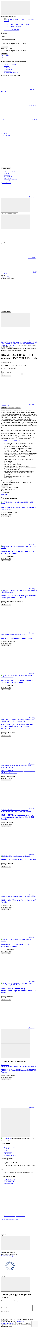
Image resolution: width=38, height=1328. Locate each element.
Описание (4, 407)
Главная (3, 342)
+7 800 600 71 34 (6, 440)
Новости (7, 67)
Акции (6, 66)
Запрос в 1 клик (5, 375)
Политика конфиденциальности (14, 1216)
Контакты (7, 71)
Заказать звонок (6, 168)
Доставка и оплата (10, 64)
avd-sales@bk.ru (6, 277)
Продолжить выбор (7, 1256)
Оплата (18, 407)
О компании (8, 69)
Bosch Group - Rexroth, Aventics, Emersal (19, 342)
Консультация (5, 406)
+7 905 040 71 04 (17, 440)
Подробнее (4, 494)
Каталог (9, 342)
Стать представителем (11, 72)
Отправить (4, 1319)
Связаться (4, 46)
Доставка (11, 407)
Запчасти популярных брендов (22, 342)
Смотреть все (5, 55)
